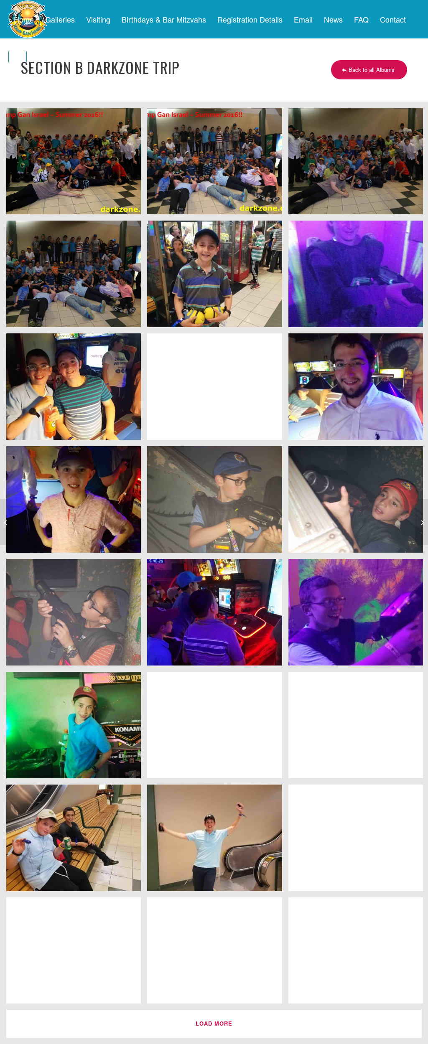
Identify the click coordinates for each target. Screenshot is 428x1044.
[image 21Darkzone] (217, 953)
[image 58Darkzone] (217, 502)
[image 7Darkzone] (76, 389)
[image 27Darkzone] (76, 953)
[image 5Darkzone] (76, 502)
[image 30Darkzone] (217, 841)
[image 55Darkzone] (76, 615)
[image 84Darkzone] (76, 277)
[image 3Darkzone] (217, 728)
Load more (214, 1023)
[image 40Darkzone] (76, 728)
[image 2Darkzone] (76, 164)
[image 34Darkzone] (217, 277)
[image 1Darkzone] (217, 164)
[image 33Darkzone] (76, 841)
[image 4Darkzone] (217, 615)
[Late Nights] (421, 522)
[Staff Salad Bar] (6, 522)
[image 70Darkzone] (217, 389)
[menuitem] (23, 19)
